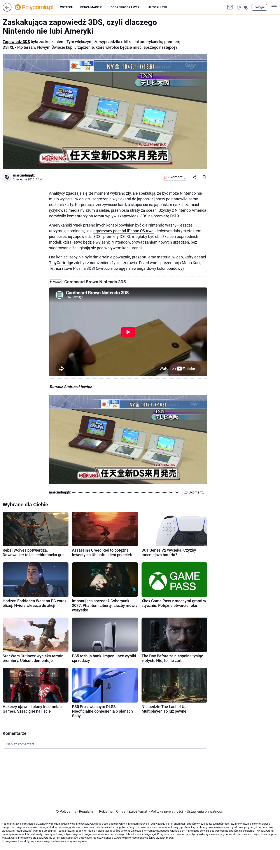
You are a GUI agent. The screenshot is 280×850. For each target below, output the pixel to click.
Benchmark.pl (91, 7)
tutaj (84, 841)
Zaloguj (259, 7)
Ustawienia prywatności (204, 811)
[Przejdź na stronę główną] (7, 10)
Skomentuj (176, 177)
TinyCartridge (61, 262)
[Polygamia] (37, 7)
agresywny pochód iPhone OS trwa (123, 231)
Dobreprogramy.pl (125, 7)
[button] (242, 7)
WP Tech (66, 7)
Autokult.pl (158, 7)
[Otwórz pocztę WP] (230, 7)
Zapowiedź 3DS (16, 41)
